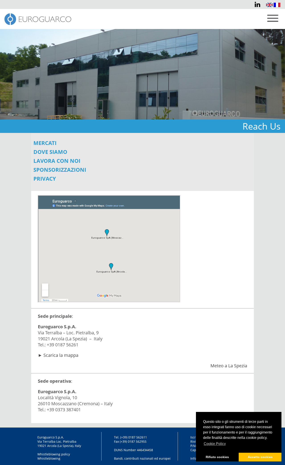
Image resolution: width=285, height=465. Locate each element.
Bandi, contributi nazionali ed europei (142, 458)
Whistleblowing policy (53, 454)
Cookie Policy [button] (215, 444)
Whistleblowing (48, 458)
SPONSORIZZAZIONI (59, 169)
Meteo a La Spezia (228, 366)
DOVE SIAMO (50, 151)
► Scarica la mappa (58, 355)
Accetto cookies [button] (260, 457)
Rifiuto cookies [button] (217, 457)
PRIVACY (44, 178)
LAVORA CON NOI (56, 160)
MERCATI (45, 143)
